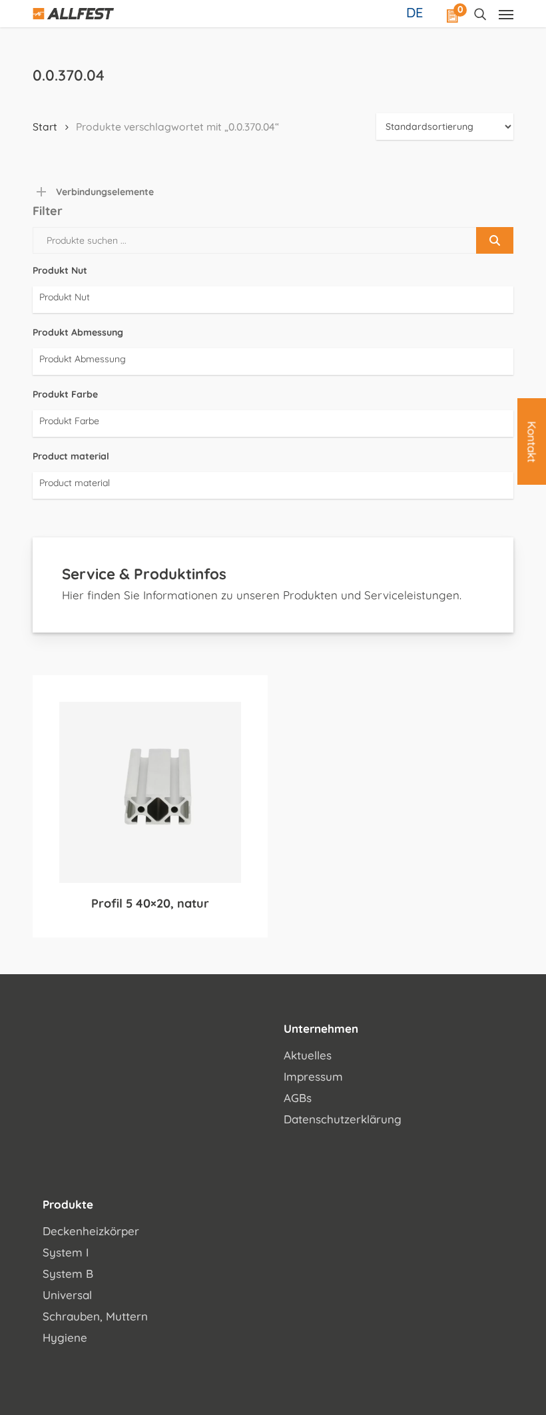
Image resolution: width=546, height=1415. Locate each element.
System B (68, 1273)
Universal (67, 1295)
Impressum (313, 1076)
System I (66, 1252)
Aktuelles (308, 1055)
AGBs (298, 1098)
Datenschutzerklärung (343, 1119)
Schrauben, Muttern (95, 1316)
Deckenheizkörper (91, 1231)
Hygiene (65, 1337)
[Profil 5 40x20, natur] (150, 793)
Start (45, 126)
